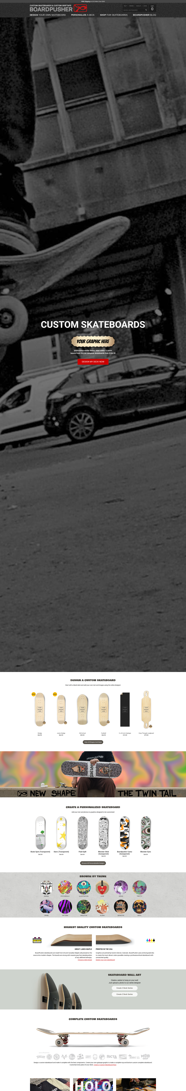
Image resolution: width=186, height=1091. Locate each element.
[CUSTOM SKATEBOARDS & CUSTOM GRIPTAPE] (58, 11)
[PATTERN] (65, 907)
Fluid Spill (82, 852)
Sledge (40, 733)
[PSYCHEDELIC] (65, 887)
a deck (83, 15)
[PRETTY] (139, 887)
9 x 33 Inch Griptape (125, 733)
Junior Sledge (61, 733)
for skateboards (114, 15)
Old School (82, 733)
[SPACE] (121, 887)
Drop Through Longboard (146, 733)
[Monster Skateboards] (121, 907)
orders (131, 6)
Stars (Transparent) (61, 852)
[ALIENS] (102, 907)
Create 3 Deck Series (124, 988)
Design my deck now (93, 361)
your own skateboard (48, 15)
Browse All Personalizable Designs (93, 863)
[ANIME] (46, 907)
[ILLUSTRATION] (84, 887)
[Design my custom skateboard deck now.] (93, 348)
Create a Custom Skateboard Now (105, 1065)
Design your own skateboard (105, 960)
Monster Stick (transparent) (103, 853)
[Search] (146, 10)
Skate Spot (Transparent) (40, 852)
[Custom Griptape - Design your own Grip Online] (125, 709)
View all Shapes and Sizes (93, 742)
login (145, 6)
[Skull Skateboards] (139, 907)
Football (103, 733)
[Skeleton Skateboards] (84, 907)
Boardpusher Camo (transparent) (124, 853)
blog (144, 15)
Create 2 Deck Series (124, 994)
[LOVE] (102, 887)
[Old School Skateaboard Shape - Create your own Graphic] (82, 709)
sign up (138, 6)
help (125, 6)
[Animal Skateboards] (46, 887)
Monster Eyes (145, 852)
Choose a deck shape (85, 960)
